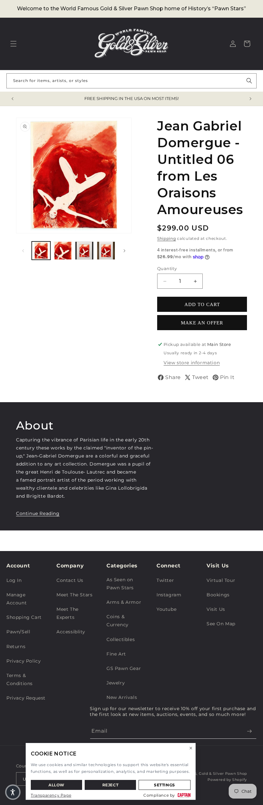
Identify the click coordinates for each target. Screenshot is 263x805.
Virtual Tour (221, 580)
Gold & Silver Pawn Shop (223, 773)
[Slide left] (23, 251)
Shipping (166, 238)
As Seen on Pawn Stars (120, 584)
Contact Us (69, 580)
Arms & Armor (123, 602)
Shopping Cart (24, 617)
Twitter (165, 580)
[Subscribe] (249, 731)
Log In (14, 580)
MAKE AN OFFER (202, 322)
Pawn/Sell (18, 632)
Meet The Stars (74, 595)
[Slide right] (124, 251)
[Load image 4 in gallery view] (106, 250)
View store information (192, 363)
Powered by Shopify (227, 779)
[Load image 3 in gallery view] (84, 250)
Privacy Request (26, 698)
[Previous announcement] (12, 99)
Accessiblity (70, 632)
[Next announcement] (250, 99)
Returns (15, 646)
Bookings (218, 595)
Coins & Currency (117, 621)
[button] (13, 44)
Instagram (169, 595)
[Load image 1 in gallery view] (41, 250)
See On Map (221, 624)
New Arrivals (121, 697)
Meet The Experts (67, 613)
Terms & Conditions (19, 679)
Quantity (167, 268)
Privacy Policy (23, 661)
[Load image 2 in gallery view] (63, 250)
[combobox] (131, 81)
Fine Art (116, 654)
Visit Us (216, 609)
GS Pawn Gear (123, 668)
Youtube (166, 609)
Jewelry (115, 683)
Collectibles (120, 639)
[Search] (249, 81)
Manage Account (16, 599)
